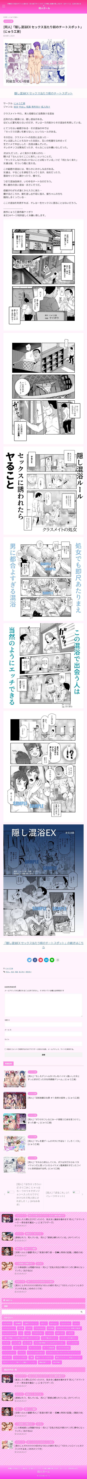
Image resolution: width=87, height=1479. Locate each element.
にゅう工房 (19, 103)
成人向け (22, 972)
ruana (27, 1333)
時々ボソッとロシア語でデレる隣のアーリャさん (19, 1362)
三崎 (31, 1357)
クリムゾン (7, 1348)
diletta (76, 1323)
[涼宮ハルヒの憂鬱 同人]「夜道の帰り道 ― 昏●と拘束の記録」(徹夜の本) (49, 1252)
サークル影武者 (49, 1348)
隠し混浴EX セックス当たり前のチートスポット (43, 93)
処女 (12, 972)
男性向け (28, 972)
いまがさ (70, 1333)
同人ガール (44, 8)
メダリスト (7, 1357)
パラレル (22, 1353)
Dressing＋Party (9, 1328)
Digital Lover (65, 1323)
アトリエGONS (73, 1343)
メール (8, 1030)
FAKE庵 (20, 1328)
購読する (9, 1300)
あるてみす (60, 1333)
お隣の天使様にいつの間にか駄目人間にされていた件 (21, 1338)
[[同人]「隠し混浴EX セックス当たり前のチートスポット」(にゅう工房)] (46, 960)
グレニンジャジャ (20, 1348)
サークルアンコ (35, 1348)
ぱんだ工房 (27, 1343)
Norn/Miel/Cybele (9, 1333)
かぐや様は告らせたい (49, 1338)
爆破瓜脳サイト (44, 1362)
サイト (7, 1039)
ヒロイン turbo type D (36, 1353)
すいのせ (6, 1343)
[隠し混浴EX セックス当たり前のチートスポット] (43, 329)
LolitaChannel (39, 1328)
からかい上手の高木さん (69, 1338)
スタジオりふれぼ (63, 1348)
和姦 (16, 972)
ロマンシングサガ (20, 1357)
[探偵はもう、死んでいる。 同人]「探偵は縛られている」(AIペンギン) (47, 1237)
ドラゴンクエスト (9, 1353)
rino (20, 1333)
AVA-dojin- (53, 1323)
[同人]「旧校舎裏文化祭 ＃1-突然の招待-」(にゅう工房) (54, 1097)
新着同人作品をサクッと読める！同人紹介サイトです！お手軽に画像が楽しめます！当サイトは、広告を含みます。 (43, 1468)
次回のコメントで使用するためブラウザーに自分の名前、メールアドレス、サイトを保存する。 (41, 1049)
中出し (8, 972)
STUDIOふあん (38, 1333)
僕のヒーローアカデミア (44, 1357)
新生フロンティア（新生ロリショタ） (68, 1357)
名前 (7, 1020)
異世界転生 (57, 1362)
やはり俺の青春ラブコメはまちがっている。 (49, 1343)
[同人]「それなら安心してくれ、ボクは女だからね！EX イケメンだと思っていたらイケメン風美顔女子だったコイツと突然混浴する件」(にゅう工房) (54, 1165)
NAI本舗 (50, 1328)
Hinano (29, 1328)
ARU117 (44, 1323)
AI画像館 (18, 1323)
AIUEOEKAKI (7, 1323)
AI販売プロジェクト (30, 1323)
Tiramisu (49, 1333)
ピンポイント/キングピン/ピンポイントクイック (63, 1353)
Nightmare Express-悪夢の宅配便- (69, 1328)
